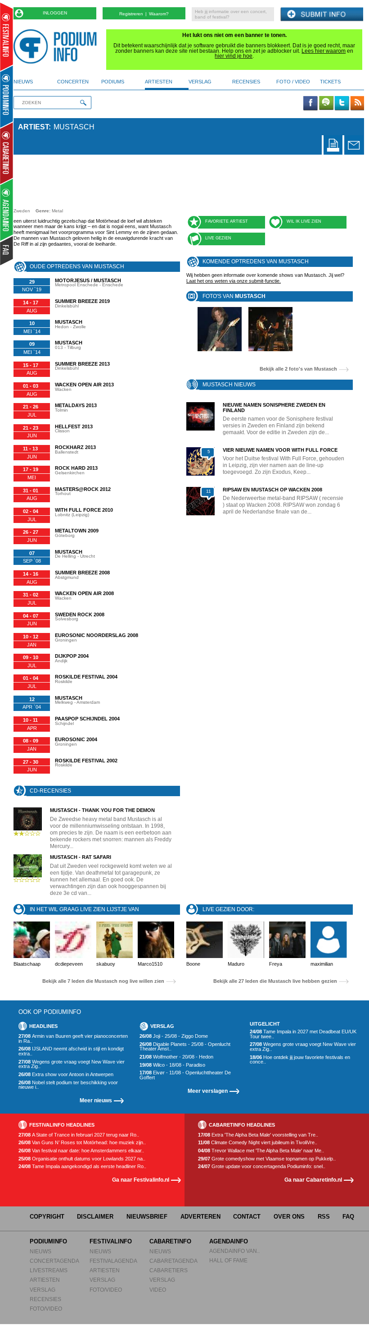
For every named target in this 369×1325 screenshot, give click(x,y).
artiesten (158, 81)
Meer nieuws (96, 1100)
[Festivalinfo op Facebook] (310, 103)
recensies (246, 81)
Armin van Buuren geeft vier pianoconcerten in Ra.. (73, 1038)
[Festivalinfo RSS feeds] (357, 103)
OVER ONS (289, 1216)
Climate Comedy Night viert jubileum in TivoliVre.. (257, 1142)
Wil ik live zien (304, 221)
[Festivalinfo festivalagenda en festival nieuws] (6, 36)
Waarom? (159, 13)
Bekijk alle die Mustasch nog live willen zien (103, 981)
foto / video (293, 81)
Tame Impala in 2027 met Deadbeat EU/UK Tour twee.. (303, 1034)
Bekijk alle (298, 369)
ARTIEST (33, 127)
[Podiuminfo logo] (57, 46)
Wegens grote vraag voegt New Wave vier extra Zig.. (71, 1064)
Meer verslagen (208, 1091)
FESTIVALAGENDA (113, 1261)
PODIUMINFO (48, 1241)
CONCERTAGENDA (54, 1261)
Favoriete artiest (226, 221)
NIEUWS (40, 1251)
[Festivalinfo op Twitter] (341, 103)
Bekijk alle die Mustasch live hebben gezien (275, 981)
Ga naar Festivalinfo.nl (140, 1180)
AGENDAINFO (228, 1241)
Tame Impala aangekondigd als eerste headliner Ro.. (82, 1166)
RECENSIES (45, 1299)
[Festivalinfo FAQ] (7, 250)
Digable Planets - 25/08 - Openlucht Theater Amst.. (185, 1046)
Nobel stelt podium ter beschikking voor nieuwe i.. (68, 1085)
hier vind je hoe (233, 56)
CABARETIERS (168, 1270)
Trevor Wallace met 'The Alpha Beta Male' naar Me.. (261, 1150)
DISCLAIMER (95, 1216)
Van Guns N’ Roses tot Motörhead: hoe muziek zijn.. (82, 1142)
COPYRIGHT (47, 1216)
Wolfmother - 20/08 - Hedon (176, 1056)
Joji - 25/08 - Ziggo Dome (174, 1036)
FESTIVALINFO (111, 1241)
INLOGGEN (55, 12)
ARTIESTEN (45, 1280)
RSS (324, 1216)
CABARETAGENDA (173, 1261)
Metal (57, 210)
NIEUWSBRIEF (146, 1216)
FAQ (348, 1216)
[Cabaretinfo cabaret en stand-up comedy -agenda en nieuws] (6, 152)
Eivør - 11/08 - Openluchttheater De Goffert (185, 1075)
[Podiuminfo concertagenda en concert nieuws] (7, 96)
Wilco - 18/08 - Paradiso (172, 1065)
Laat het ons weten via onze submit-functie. (233, 281)
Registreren (131, 13)
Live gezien (218, 238)
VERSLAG (42, 1290)
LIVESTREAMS (49, 1270)
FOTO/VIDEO (46, 1308)
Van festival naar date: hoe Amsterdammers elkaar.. (81, 1150)
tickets (330, 81)
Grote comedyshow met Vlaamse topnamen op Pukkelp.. (267, 1158)
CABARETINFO (170, 1241)
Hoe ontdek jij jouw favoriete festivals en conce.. (300, 1059)
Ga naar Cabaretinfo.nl (313, 1180)
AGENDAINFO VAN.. (234, 1251)
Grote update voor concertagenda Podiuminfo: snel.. (261, 1166)
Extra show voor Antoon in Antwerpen (65, 1074)
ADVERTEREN (200, 1216)
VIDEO (157, 1290)
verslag (200, 81)
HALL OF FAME (228, 1260)
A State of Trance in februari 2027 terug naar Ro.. (78, 1134)
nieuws (23, 81)
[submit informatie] (321, 14)
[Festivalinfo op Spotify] (326, 103)
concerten (73, 81)
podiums (112, 81)
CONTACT (247, 1216)
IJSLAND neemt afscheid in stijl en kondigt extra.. (71, 1051)
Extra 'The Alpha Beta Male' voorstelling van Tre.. (258, 1134)
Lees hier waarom (324, 51)
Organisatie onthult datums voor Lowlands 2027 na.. (81, 1158)
